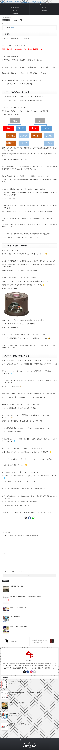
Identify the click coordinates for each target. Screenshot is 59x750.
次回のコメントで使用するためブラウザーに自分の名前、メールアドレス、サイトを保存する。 (25, 571)
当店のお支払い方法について (17, 681)
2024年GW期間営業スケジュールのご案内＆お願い (25, 596)
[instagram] (31, 671)
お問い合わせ (15, 13)
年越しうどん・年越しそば (18, 607)
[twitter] (25, 517)
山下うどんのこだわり (44, 4)
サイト (4, 565)
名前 (4, 554)
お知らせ (15, 10)
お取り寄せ (44, 10)
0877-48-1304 (30, 746)
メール (5, 559)
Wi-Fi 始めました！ (16, 616)
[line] (33, 517)
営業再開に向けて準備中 (17, 586)
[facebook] (29, 517)
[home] (34, 671)
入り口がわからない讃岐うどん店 (19, 724)
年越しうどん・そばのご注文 (18, 626)
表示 (12, 28)
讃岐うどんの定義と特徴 (16, 703)
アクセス (44, 7)
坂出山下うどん (29, 743)
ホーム (14, 4)
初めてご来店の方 (15, 7)
